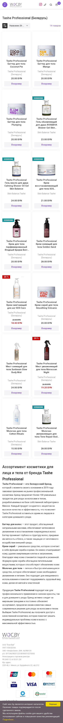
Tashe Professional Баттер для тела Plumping (16, 122)
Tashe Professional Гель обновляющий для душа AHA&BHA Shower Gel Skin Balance (46, 125)
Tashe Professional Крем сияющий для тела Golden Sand (46, 244)
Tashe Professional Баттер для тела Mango (46, 64)
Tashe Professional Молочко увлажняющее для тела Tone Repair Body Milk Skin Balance (46, 434)
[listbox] (19, 25)
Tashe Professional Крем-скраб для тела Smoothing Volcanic (46, 305)
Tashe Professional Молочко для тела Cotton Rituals (16, 431)
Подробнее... (9, 719)
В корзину (16, 84)
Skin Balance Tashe (47, 132)
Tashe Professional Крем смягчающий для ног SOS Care (16, 305)
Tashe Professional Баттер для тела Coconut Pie (16, 64)
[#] (4, 4)
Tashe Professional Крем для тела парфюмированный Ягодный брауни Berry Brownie (16, 247)
